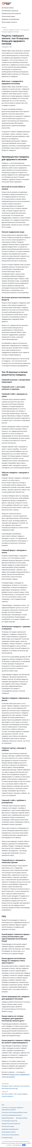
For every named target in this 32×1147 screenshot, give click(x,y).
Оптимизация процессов (10, 11)
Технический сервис (8, 16)
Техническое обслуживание (10, 1135)
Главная (4, 27)
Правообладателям (8, 1118)
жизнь (10, 1011)
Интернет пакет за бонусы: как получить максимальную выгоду (16, 1086)
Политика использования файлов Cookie (14, 1112)
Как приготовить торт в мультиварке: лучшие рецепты (15, 1094)
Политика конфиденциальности (12, 1115)
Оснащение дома (7, 1137)
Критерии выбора (7, 8)
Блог (3, 1105)
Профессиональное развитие (11, 13)
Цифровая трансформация (10, 19)
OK (24, 1145)
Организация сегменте (9, 22)
